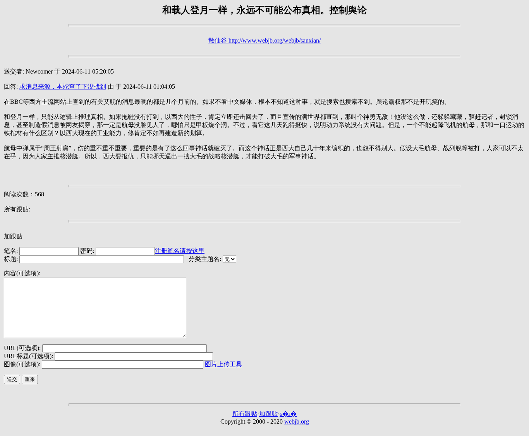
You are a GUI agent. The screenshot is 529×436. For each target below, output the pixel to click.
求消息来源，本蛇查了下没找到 (62, 86)
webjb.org (296, 421)
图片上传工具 (223, 364)
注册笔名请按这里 (179, 250)
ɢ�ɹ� (288, 413)
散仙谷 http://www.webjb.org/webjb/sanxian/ (264, 40)
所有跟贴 (244, 413)
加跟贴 (268, 413)
